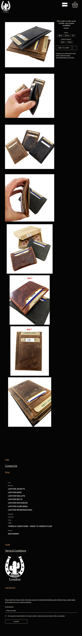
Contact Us (11, 465)
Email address (9, 607)
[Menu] (64, 4)
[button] (29, 44)
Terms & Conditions (15, 550)
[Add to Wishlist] (75, 48)
